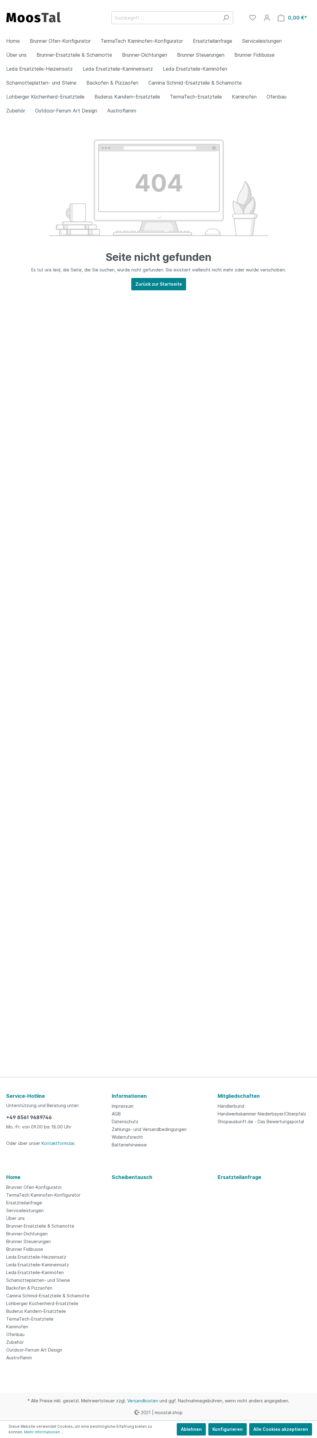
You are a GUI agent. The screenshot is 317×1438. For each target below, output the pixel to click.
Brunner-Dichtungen (27, 1233)
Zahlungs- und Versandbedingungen (149, 1129)
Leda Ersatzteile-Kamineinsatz (37, 1264)
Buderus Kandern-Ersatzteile (36, 1311)
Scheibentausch (132, 1177)
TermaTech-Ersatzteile (30, 1318)
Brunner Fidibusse (24, 1249)
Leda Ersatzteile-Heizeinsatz (36, 1257)
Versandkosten (142, 1400)
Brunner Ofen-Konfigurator (34, 1187)
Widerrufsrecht (127, 1137)
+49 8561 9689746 (29, 1117)
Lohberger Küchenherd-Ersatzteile (42, 1303)
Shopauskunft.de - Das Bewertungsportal (261, 1121)
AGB (116, 1113)
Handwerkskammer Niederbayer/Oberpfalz (262, 1113)
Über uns (15, 1218)
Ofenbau (15, 1334)
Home (13, 1177)
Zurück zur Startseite (158, 284)
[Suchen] (226, 17)
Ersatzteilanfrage (24, 1202)
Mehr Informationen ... (44, 1432)
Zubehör (15, 1342)
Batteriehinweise (129, 1144)
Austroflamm (19, 1357)
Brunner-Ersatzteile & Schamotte (40, 1226)
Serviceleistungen (25, 1210)
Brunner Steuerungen (28, 1241)
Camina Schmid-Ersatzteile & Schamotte (47, 1295)
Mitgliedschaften (239, 1096)
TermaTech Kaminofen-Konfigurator (43, 1195)
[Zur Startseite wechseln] (52, 16)
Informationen (129, 1096)
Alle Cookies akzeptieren (280, 1429)
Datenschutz (125, 1121)
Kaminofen (17, 1326)
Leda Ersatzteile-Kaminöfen (35, 1272)
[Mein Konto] (267, 18)
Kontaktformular (57, 1143)
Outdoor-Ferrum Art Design (34, 1349)
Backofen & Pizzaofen (29, 1288)
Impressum (122, 1106)
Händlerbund (231, 1106)
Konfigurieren (227, 1429)
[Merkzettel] (252, 18)
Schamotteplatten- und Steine (38, 1280)
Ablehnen (191, 1429)
